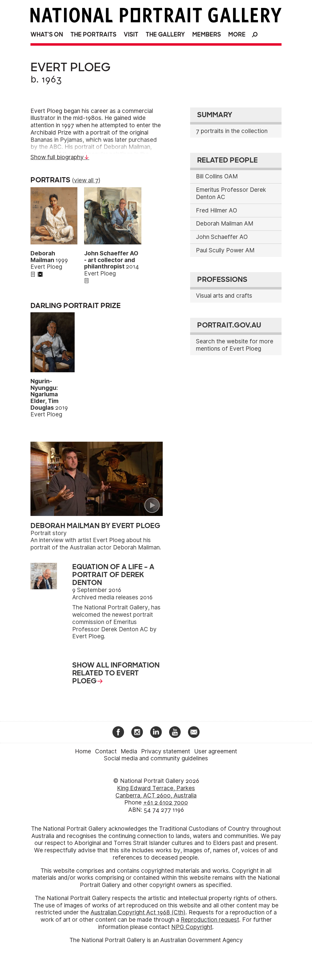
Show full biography (57, 157)
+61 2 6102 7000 (165, 802)
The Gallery (165, 34)
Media (129, 751)
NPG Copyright (191, 927)
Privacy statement (165, 751)
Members (206, 34)
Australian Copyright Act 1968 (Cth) (138, 912)
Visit (131, 34)
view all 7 (86, 180)
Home (83, 751)
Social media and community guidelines (156, 758)
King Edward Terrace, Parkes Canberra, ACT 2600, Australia (156, 792)
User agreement (215, 751)
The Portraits (93, 34)
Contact (106, 751)
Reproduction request (210, 919)
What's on (46, 34)
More (237, 34)
